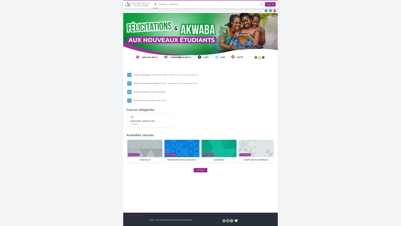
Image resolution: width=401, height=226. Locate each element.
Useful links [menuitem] (162, 4)
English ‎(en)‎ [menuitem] (173, 4)
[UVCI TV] (236, 221)
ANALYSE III (145, 160)
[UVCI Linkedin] (228, 221)
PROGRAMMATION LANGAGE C (182, 160)
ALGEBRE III (219, 160)
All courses (200, 170)
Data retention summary (133, 216)
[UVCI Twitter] (232, 221)
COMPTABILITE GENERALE (256, 160)
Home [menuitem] (155, 4)
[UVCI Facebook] (224, 221)
